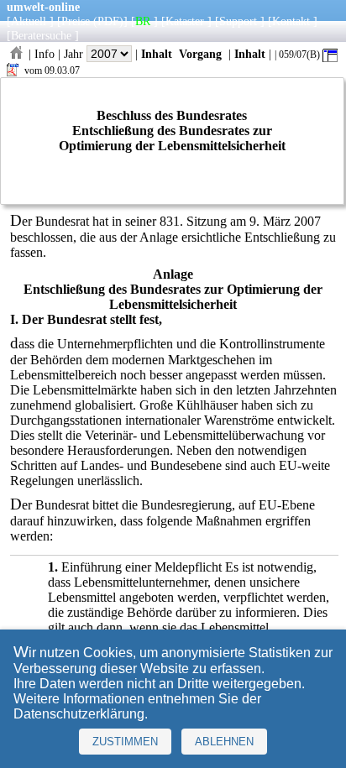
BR (142, 21)
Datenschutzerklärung (78, 714)
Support (238, 21)
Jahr (75, 53)
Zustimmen (125, 741)
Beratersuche (41, 35)
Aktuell (28, 21)
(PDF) (108, 21)
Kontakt (291, 21)
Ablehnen (224, 741)
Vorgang (200, 53)
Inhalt (156, 53)
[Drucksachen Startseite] (16, 53)
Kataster (184, 21)
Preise (75, 21)
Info (44, 53)
